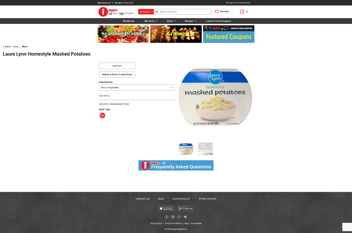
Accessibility (196, 223)
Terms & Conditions (173, 223)
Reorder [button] (224, 11)
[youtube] (185, 217)
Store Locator (207, 198)
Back (7, 46)
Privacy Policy (156, 223)
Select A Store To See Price (117, 74)
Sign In (232, 3)
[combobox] (146, 11)
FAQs (161, 198)
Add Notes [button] (104, 95)
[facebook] (166, 217)
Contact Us (142, 198)
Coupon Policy (181, 198)
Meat (25, 46)
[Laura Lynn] (102, 115)
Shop (15, 46)
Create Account (244, 3)
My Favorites (103, 3)
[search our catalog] (157, 11)
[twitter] (179, 217)
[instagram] (173, 217)
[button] (185, 149)
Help (186, 223)
